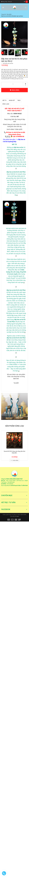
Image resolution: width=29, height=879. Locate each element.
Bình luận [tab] (5, 104)
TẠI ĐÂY (16, 383)
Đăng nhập (4, 1)
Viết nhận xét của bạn (8, 63)
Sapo (17, 516)
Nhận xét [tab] (12, 100)
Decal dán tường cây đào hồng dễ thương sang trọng (14, 452)
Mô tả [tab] (4, 100)
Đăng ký (10, 1)
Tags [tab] (18, 100)
